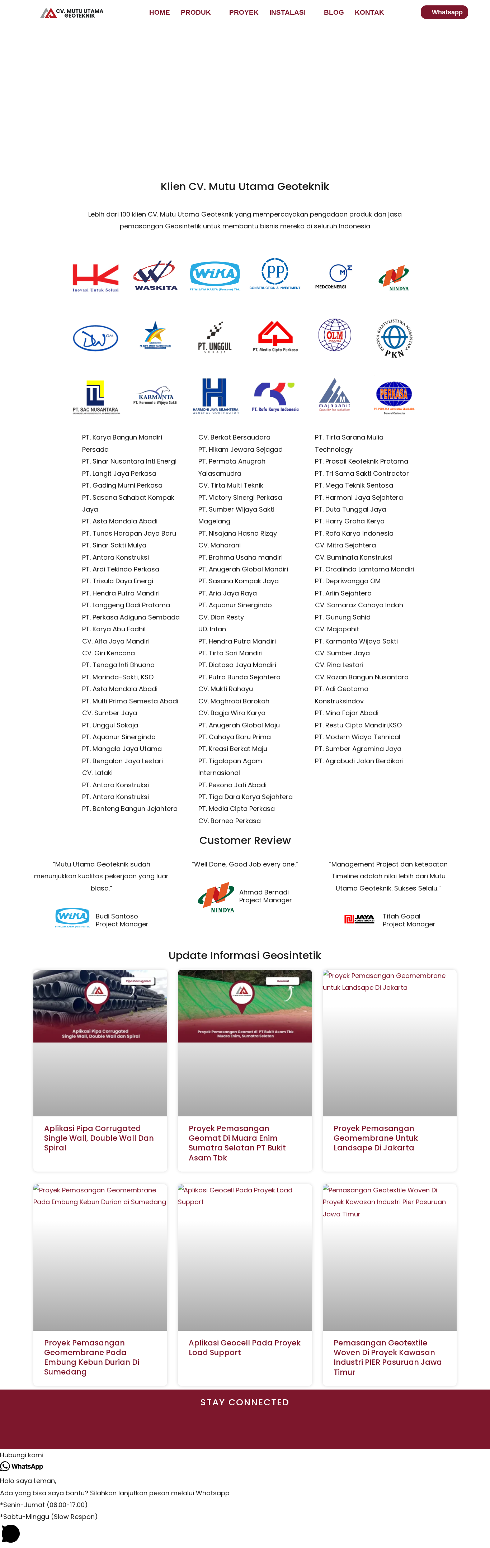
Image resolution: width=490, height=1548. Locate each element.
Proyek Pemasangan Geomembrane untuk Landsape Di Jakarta (376, 1138)
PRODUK (196, 12)
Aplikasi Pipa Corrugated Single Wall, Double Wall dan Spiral (99, 1138)
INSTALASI (287, 12)
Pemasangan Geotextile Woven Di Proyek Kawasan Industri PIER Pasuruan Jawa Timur (388, 1357)
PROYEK (244, 12)
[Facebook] (245, 1433)
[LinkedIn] (273, 1433)
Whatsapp (447, 12)
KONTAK (369, 12)
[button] (245, 1455)
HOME (159, 12)
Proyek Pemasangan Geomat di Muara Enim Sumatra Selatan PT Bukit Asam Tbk (237, 1143)
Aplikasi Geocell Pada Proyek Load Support (245, 1348)
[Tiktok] (217, 1433)
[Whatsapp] (301, 1433)
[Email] (329, 1433)
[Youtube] (161, 1433)
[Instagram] (189, 1433)
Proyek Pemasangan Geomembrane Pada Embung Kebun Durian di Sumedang (91, 1357)
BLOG (334, 12)
